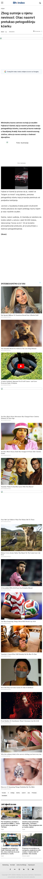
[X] (28, 869)
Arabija (12, 792)
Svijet (3, 8)
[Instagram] (19, 869)
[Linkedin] (24, 869)
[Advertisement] (21, 98)
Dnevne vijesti (26, 855)
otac (29, 792)
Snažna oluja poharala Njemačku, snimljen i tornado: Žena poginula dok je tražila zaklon (32, 824)
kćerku (18, 792)
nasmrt (24, 792)
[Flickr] (14, 869)
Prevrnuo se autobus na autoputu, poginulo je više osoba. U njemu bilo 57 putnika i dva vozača (31, 851)
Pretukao (34, 792)
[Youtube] (32, 869)
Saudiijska (4, 795)
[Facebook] (10, 869)
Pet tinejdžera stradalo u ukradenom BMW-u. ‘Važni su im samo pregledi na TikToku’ (10, 824)
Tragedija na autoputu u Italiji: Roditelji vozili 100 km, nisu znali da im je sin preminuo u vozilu (10, 851)
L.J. (6, 31)
